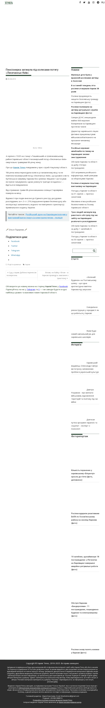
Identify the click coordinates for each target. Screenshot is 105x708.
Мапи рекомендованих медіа (70, 702)
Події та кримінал (14, 264)
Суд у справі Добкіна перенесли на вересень (21, 274)
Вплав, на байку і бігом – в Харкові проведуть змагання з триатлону (55, 275)
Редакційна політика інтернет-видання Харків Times (52, 700)
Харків (27, 264)
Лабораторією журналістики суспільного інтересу (38, 688)
